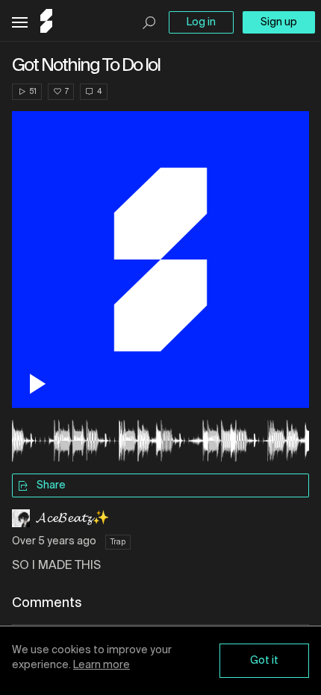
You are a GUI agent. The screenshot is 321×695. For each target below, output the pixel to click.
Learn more (101, 665)
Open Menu (20, 22)
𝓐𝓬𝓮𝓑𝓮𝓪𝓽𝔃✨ (72, 518)
